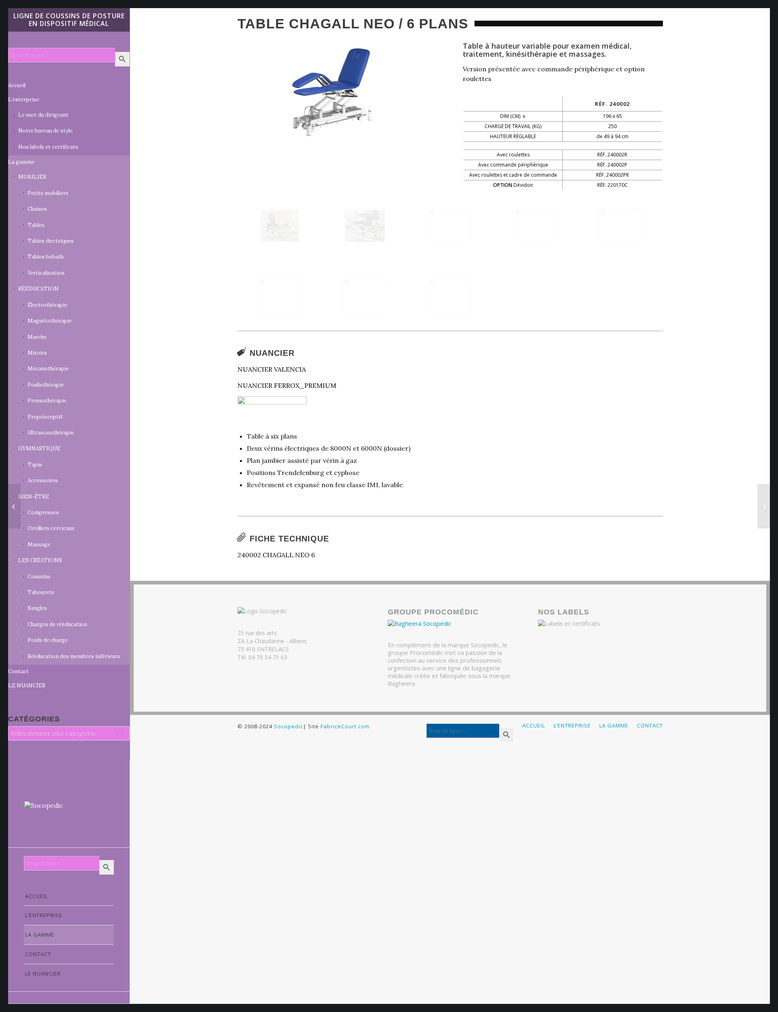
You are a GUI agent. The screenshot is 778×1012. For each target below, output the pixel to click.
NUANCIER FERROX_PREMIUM (286, 385)
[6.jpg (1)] (280, 296)
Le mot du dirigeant (43, 114)
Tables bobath (46, 256)
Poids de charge (48, 640)
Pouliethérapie (46, 384)
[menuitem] (69, 896)
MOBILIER (32, 176)
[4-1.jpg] (535, 226)
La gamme (21, 161)
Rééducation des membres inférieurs (74, 656)
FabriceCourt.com (344, 726)
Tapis (35, 464)
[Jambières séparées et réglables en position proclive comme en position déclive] (365, 226)
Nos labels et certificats (48, 146)
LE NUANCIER (26, 685)
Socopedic (288, 726)
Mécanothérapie (48, 368)
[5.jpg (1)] (620, 226)
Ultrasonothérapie (51, 432)
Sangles (37, 608)
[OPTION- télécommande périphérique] (450, 296)
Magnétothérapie (50, 320)
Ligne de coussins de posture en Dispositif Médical (69, 19)
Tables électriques (51, 240)
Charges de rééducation (57, 624)
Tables (36, 225)
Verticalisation (46, 273)
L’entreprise (23, 99)
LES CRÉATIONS (40, 560)
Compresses (43, 512)
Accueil (17, 85)
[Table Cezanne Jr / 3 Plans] (14, 506)
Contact (18, 671)
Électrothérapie (47, 305)
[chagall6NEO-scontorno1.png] (337, 92)
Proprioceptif (45, 416)
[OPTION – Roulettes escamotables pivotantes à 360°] (365, 296)
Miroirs (37, 352)
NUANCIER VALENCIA (271, 369)
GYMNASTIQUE (39, 448)
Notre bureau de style (45, 130)
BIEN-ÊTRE (33, 496)
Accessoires (43, 480)
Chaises (37, 208)
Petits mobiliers (48, 193)
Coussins (39, 576)
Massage (39, 544)
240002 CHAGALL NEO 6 (276, 555)
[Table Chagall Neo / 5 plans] (763, 506)
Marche (37, 337)
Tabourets (41, 592)
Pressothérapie (47, 400)
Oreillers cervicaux (51, 528)
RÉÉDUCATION (38, 288)
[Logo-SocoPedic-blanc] (68, 816)
